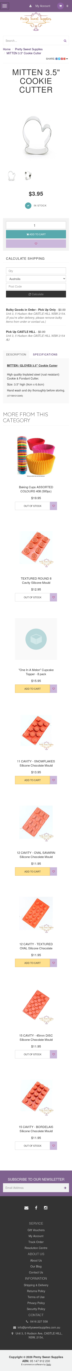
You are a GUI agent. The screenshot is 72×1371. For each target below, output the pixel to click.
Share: (51, 58)
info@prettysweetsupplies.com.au (38, 1327)
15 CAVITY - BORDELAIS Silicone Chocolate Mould (36, 1129)
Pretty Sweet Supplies (29, 49)
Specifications (45, 354)
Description (16, 354)
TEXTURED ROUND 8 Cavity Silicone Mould (36, 580)
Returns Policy (36, 1291)
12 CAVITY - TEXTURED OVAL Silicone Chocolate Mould (36, 948)
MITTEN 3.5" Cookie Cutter (24, 53)
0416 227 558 (38, 1321)
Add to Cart (37, 234)
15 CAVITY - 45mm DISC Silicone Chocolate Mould (36, 1037)
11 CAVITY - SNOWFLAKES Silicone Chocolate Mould (36, 763)
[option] (36, 134)
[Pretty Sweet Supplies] (36, 21)
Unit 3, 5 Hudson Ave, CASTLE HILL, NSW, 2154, (38, 1335)
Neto (48, 1364)
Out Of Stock (32, 505)
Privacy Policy (36, 1303)
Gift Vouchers (36, 1230)
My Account (42, 6)
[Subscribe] (64, 1187)
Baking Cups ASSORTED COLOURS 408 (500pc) (36, 489)
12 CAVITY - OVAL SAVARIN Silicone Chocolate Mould (36, 854)
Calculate (37, 294)
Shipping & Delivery (36, 1285)
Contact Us (36, 1272)
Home (7, 49)
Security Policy (36, 1309)
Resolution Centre (36, 1248)
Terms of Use (36, 1297)
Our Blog (36, 1266)
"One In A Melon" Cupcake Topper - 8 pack (36, 672)
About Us (36, 1260)
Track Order (36, 1242)
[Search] (65, 40)
